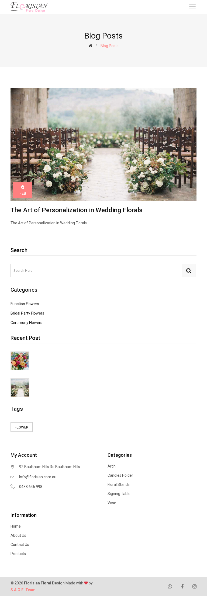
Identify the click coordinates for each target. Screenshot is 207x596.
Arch (112, 466)
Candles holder (120, 475)
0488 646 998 (30, 487)
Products (18, 554)
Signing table (119, 494)
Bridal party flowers (27, 313)
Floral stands (119, 484)
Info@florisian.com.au (37, 477)
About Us (18, 535)
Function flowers (25, 304)
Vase (112, 503)
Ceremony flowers (26, 322)
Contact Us (20, 544)
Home (16, 526)
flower (21, 427)
